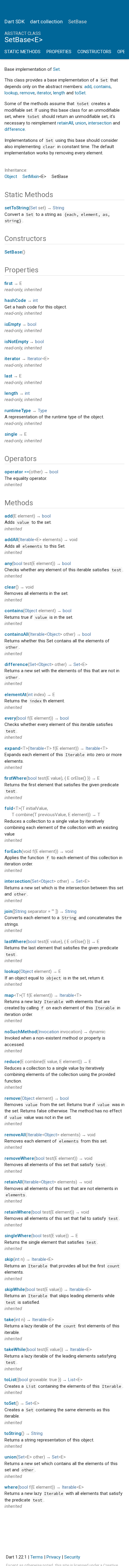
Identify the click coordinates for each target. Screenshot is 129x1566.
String (58, 208)
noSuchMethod (20, 1031)
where (11, 1487)
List (71, 1379)
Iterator (34, 358)
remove (27, 93)
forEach (13, 851)
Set (56, 69)
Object (10, 176)
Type (42, 410)
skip (8, 1259)
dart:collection (46, 21)
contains (102, 86)
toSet (80, 93)
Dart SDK (14, 21)
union (80, 123)
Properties (58, 51)
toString (12, 1433)
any (8, 563)
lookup (11, 93)
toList (10, 1379)
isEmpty (12, 324)
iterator (44, 93)
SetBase (13, 252)
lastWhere (15, 941)
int (35, 300)
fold (8, 808)
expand (12, 748)
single (10, 434)
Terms (36, 1557)
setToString (16, 208)
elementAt (15, 694)
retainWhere (17, 1212)
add (88, 86)
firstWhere (15, 778)
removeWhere (19, 1158)
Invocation (48, 1031)
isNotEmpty (16, 341)
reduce (12, 1061)
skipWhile (14, 1289)
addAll (11, 539)
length (59, 93)
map (9, 995)
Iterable (27, 539)
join (8, 911)
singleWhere (17, 1235)
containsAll (16, 634)
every (10, 718)
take (9, 1319)
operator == (16, 472)
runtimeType (17, 410)
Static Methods (22, 51)
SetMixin (30, 176)
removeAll (15, 1134)
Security (72, 1557)
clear (10, 587)
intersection (100, 123)
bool (32, 324)
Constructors (94, 51)
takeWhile (15, 1349)
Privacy (53, 1557)
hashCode (15, 300)
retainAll (65, 123)
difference (14, 129)
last (8, 376)
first (8, 283)
